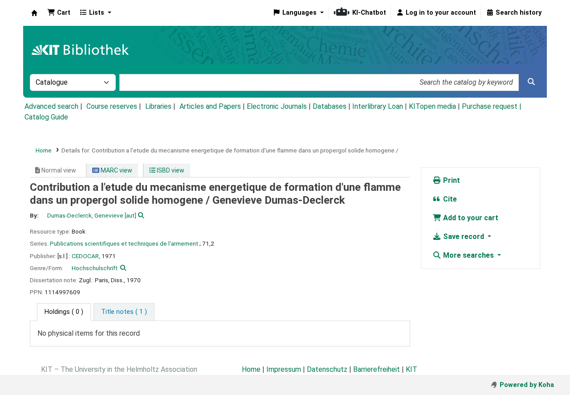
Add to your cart (469, 218)
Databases (329, 106)
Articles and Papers (210, 106)
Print (450, 180)
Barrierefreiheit (376, 369)
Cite (449, 199)
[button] (59, 12)
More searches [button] (468, 255)
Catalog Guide (46, 117)
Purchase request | (491, 106)
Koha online (34, 13)
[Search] (531, 82)
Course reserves (111, 106)
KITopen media (432, 106)
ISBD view (169, 170)
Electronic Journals (277, 106)
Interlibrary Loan (377, 106)
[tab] (124, 312)
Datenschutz (327, 369)
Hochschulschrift (95, 268)
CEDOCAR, (86, 255)
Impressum (283, 369)
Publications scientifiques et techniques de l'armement (124, 243)
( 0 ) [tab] (64, 312)
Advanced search (51, 106)
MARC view (115, 170)
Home (44, 150)
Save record (463, 236)
